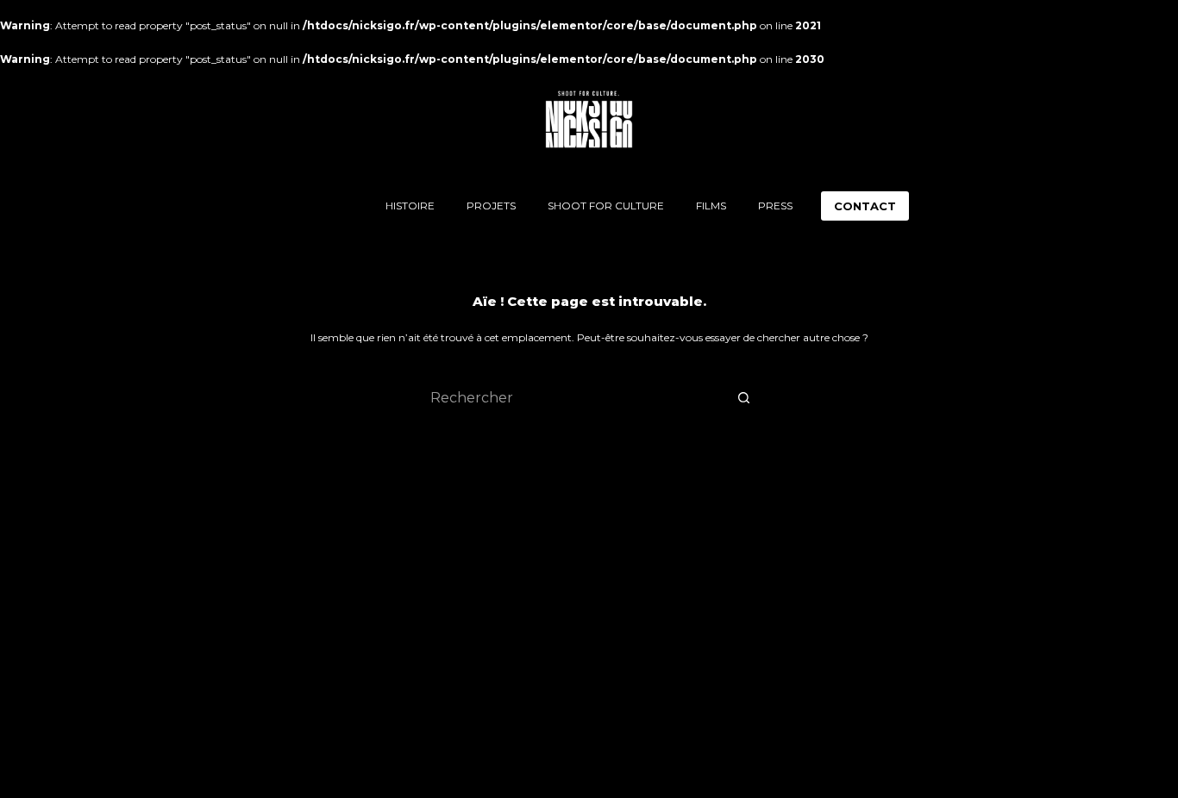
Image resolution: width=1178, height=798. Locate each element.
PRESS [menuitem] (775, 205)
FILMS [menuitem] (711, 205)
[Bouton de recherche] (744, 397)
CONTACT (865, 206)
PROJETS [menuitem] (491, 205)
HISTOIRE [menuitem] (410, 205)
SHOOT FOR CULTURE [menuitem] (606, 205)
